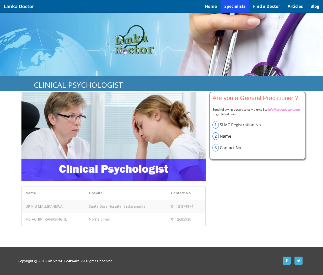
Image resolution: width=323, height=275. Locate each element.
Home (211, 6)
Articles (295, 6)
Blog (314, 6)
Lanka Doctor (19, 6)
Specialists (235, 6)
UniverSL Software (63, 261)
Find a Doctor (266, 6)
